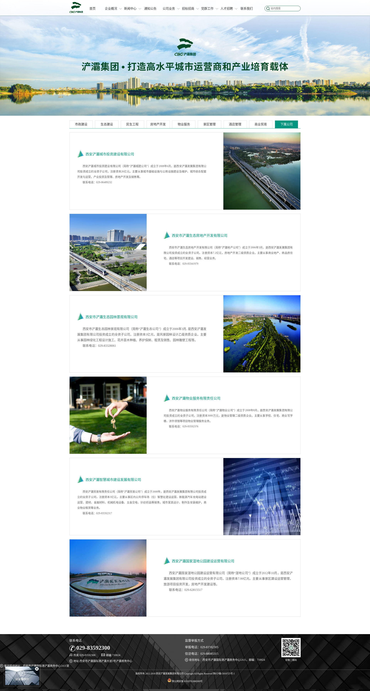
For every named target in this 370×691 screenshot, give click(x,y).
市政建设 (81, 124)
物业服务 (184, 124)
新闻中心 (130, 8)
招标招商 (188, 8)
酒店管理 (235, 124)
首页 (92, 8)
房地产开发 (158, 124)
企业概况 (111, 8)
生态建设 (107, 124)
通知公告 (150, 8)
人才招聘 (226, 8)
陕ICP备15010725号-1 (224, 673)
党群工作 (207, 8)
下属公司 (286, 124)
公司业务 (169, 8)
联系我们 (246, 8)
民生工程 (132, 124)
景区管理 (209, 124)
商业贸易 (261, 124)
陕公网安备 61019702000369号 (187, 681)
